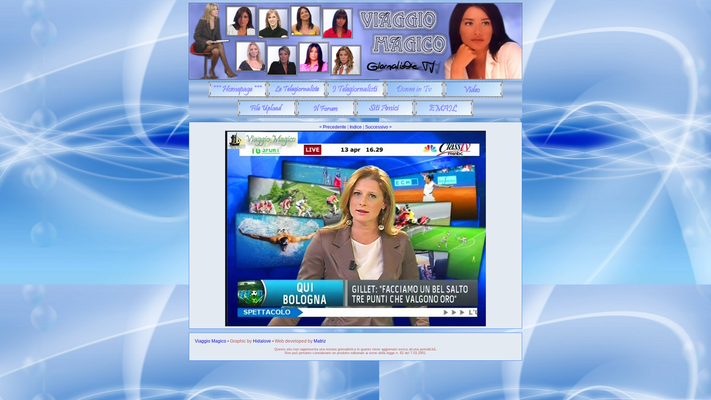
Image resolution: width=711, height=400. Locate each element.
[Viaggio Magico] (355, 77)
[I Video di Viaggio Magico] (473, 96)
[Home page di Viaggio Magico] (237, 96)
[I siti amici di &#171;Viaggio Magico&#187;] (385, 115)
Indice (356, 127)
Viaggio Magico (210, 341)
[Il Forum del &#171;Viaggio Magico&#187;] (326, 115)
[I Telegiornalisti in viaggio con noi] (355, 96)
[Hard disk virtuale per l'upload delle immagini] (267, 115)
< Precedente (332, 127)
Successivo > (378, 127)
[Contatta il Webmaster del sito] (443, 115)
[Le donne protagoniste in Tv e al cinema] (414, 96)
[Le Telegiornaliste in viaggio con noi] (296, 96)
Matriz (320, 341)
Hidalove (262, 341)
